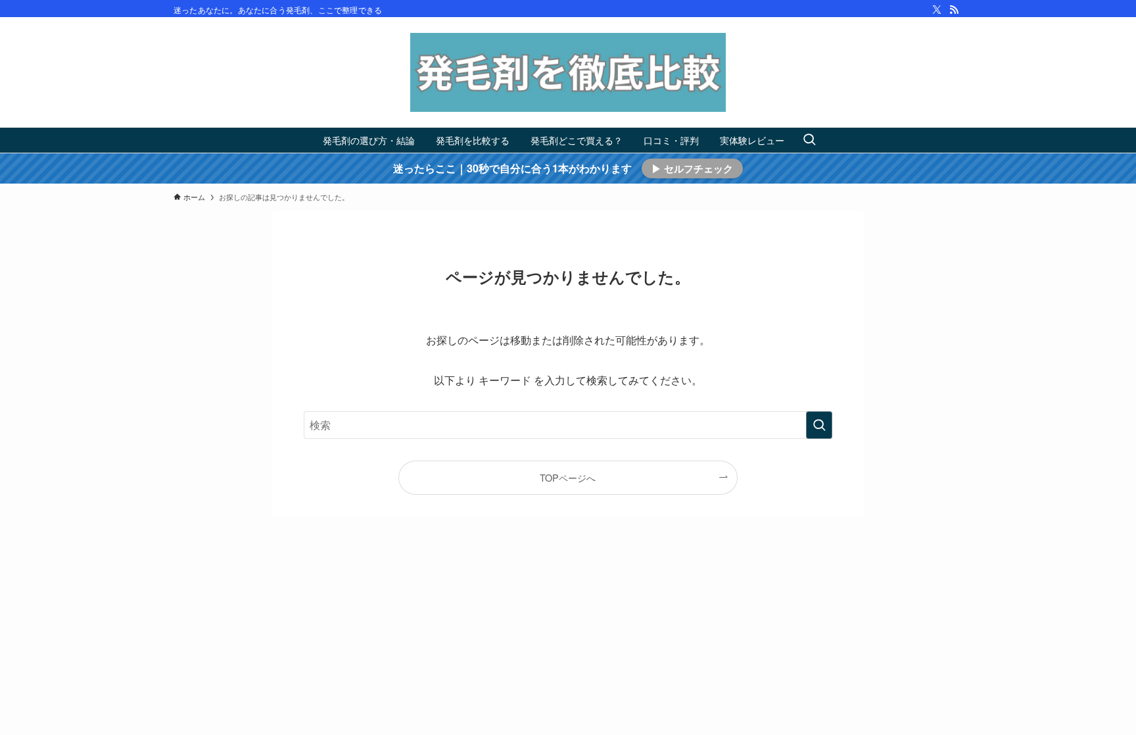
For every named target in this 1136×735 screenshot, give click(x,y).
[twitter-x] (936, 10)
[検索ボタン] (809, 140)
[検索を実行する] (819, 425)
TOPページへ (568, 477)
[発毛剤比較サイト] (568, 72)
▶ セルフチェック (692, 168)
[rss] (953, 10)
